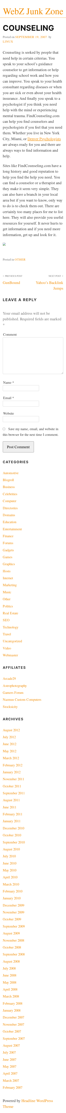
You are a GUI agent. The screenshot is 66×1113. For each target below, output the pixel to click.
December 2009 (13, 905)
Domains (9, 515)
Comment (10, 334)
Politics (8, 606)
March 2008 (11, 996)
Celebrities (10, 494)
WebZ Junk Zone (33, 11)
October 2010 (12, 835)
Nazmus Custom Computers (22, 699)
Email (8, 397)
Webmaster (10, 655)
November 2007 (13, 1024)
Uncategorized (12, 641)
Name (8, 382)
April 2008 (10, 989)
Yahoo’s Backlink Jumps (49, 282)
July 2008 (9, 968)
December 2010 (13, 828)
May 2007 (9, 1066)
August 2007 (11, 1045)
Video (7, 648)
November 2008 (13, 940)
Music (7, 592)
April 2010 (10, 877)
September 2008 (14, 954)
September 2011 (14, 793)
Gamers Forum (13, 692)
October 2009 (12, 919)
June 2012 (9, 744)
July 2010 (9, 856)
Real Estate (10, 613)
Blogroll (8, 479)
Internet (8, 578)
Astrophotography (15, 685)
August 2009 (11, 933)
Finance (8, 536)
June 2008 (9, 975)
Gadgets (8, 550)
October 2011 (12, 786)
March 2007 (11, 1080)
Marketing (10, 585)
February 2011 (12, 814)
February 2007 (12, 1087)
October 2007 (12, 1031)
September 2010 (14, 842)
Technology (10, 627)
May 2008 (9, 982)
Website (8, 413)
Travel (7, 634)
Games (7, 557)
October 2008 (12, 947)
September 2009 (14, 926)
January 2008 (12, 1010)
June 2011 (9, 807)
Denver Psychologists (44, 138)
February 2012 (12, 765)
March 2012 (11, 758)
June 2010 (9, 863)
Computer (9, 500)
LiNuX (8, 41)
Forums (8, 543)
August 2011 (11, 800)
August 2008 (11, 961)
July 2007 (9, 1052)
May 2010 (9, 870)
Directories (10, 508)
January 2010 (12, 898)
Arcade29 (9, 678)
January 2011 (12, 821)
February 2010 (12, 891)
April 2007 (10, 1073)
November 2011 (13, 779)
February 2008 (12, 1003)
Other (20, 259)
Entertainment (12, 529)
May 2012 (9, 751)
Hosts (6, 571)
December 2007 (13, 1017)
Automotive (11, 473)
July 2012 (9, 737)
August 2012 (11, 730)
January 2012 (12, 772)
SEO (6, 620)
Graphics (9, 564)
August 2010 (11, 849)
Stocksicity (10, 706)
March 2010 (11, 884)
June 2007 (9, 1059)
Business (9, 486)
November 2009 (13, 912)
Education (9, 521)
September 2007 (14, 1038)
